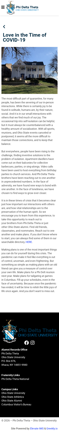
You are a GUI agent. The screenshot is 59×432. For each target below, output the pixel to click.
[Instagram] (32, 342)
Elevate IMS (37, 428)
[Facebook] (26, 342)
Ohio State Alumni (11, 400)
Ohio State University (13, 393)
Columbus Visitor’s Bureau (16, 404)
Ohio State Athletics (12, 396)
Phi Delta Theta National (15, 379)
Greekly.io (52, 428)
